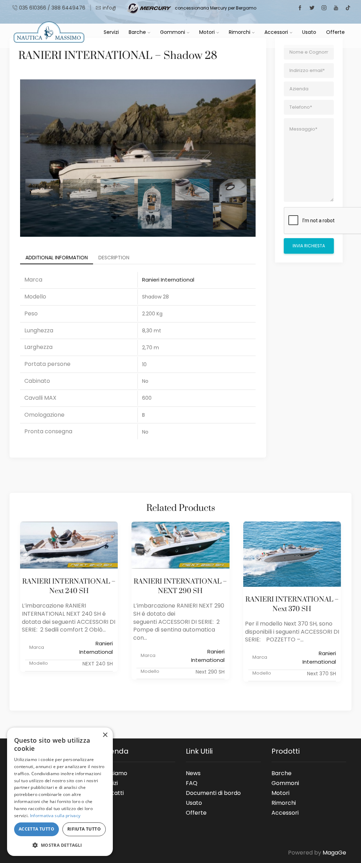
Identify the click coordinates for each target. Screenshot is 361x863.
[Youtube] (336, 8)
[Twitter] (312, 8)
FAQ (191, 783)
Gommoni (172, 32)
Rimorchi (239, 32)
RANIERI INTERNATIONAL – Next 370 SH (292, 604)
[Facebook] (300, 8)
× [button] (105, 735)
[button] (60, 845)
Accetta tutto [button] (36, 829)
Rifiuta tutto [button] (84, 829)
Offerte (335, 32)
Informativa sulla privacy (55, 816)
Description (113, 257)
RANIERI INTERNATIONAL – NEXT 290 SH (180, 586)
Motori (207, 32)
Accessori (276, 32)
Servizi (111, 32)
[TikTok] (347, 8)
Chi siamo (113, 773)
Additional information (56, 257)
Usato (309, 32)
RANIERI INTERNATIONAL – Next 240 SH (69, 586)
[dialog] (60, 792)
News (193, 773)
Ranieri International (168, 279)
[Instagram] (324, 8)
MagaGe (334, 853)
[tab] (56, 257)
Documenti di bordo (213, 793)
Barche (137, 32)
